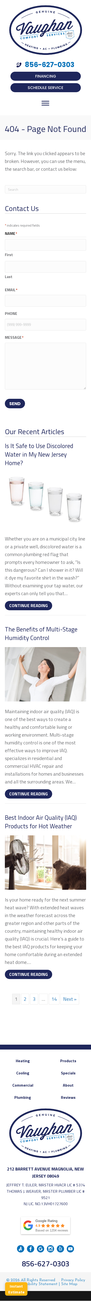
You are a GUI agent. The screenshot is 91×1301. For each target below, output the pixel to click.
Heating (23, 1061)
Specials (68, 1073)
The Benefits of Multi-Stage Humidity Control (41, 633)
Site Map (69, 1284)
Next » (69, 999)
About (68, 1085)
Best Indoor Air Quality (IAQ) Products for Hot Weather (41, 822)
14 (54, 999)
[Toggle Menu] (45, 103)
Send (15, 403)
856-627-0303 (45, 1263)
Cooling (22, 1073)
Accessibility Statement (37, 1284)
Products (68, 1061)
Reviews (68, 1097)
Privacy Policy (73, 1280)
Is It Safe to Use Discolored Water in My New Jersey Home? (39, 454)
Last (8, 277)
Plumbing (22, 1097)
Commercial (22, 1085)
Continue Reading (30, 605)
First (9, 255)
